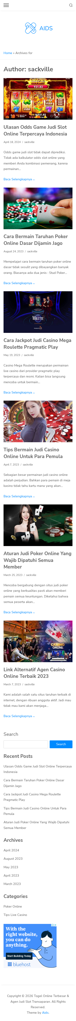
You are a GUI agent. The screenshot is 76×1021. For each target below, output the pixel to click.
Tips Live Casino (15, 915)
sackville (29, 142)
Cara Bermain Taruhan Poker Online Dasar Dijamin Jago (36, 239)
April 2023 (11, 875)
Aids (45, 1013)
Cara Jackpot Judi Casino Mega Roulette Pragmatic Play (37, 343)
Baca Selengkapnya (19, 179)
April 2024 (11, 850)
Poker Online (13, 906)
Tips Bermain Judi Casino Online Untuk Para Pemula (33, 453)
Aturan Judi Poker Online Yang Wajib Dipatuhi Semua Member (37, 560)
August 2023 (13, 859)
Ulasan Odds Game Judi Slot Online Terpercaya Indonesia (35, 130)
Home (8, 53)
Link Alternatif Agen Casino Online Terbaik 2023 (34, 673)
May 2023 (11, 867)
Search (11, 734)
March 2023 (12, 884)
